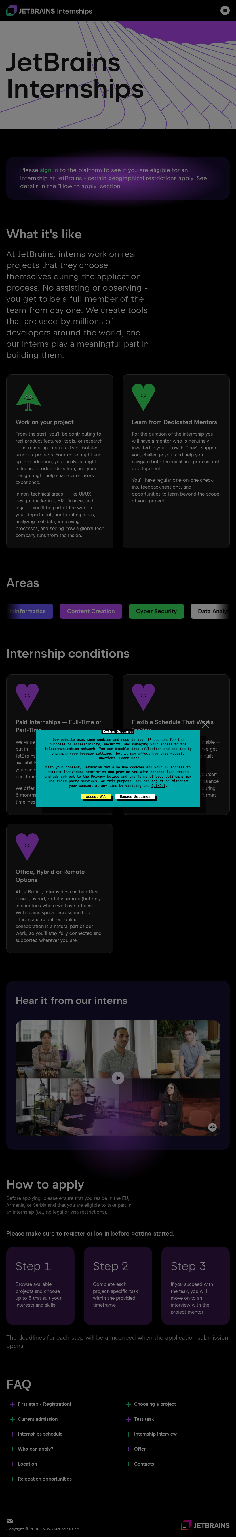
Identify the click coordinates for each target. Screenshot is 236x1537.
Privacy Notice (105, 776)
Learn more (129, 758)
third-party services (77, 781)
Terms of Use (149, 776)
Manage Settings (135, 796)
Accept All (96, 796)
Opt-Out (158, 785)
